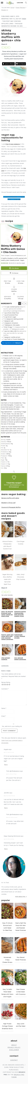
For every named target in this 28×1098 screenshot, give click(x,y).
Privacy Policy (14, 1047)
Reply (6, 764)
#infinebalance (14, 487)
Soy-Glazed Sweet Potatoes (20, 658)
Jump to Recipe (9, 64)
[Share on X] (5, 47)
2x (22, 303)
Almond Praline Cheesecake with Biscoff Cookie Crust (20, 614)
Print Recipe (21, 64)
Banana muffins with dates (10, 498)
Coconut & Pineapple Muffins (11, 507)
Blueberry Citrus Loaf (8, 502)
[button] (1, 263)
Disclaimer (14, 1050)
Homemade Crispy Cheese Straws (19, 636)
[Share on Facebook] (2, 47)
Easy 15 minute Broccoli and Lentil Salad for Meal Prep (7, 614)
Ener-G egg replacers (13, 144)
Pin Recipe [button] (15, 273)
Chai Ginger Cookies (5, 658)
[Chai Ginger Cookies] (7, 649)
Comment (5, 689)
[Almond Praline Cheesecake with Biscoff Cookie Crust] (20, 603)
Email (3, 716)
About (14, 1045)
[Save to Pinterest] (8, 47)
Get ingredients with (8, 343)
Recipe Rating (5, 682)
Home (12, 7)
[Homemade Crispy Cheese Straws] (20, 626)
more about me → (21, 896)
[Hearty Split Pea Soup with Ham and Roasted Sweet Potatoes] (7, 626)
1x (19, 303)
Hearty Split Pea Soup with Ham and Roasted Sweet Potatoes (7, 637)
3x (25, 303)
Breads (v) (4, 10)
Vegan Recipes (20, 7)
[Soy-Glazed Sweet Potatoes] (20, 649)
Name (3, 708)
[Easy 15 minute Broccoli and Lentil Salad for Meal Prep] (7, 603)
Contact (14, 1060)
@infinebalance (15, 485)
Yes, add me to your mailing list (11, 726)
